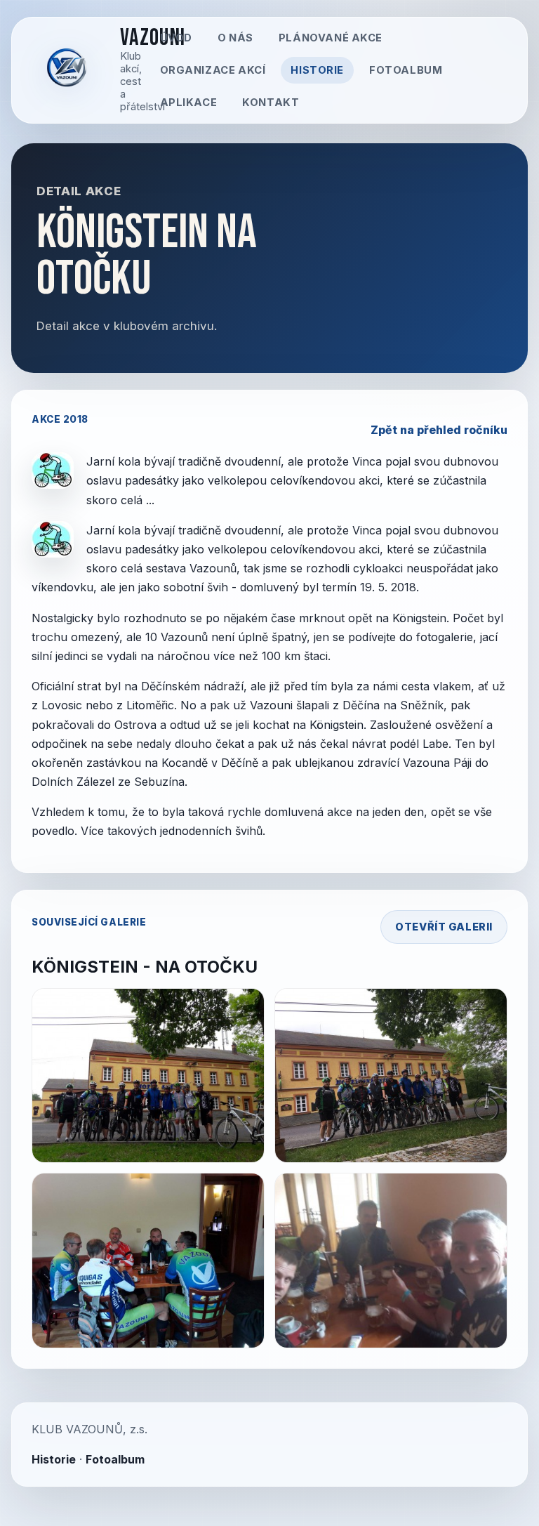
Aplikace (189, 102)
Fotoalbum (405, 70)
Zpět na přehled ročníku (439, 430)
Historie (317, 70)
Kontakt (270, 102)
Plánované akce (330, 38)
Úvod (176, 38)
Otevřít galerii (444, 927)
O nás (235, 38)
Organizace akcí (213, 70)
